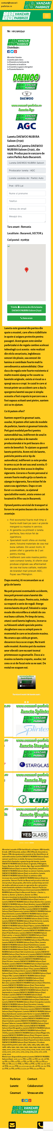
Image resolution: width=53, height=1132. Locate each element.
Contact (32, 1079)
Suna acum (27, 318)
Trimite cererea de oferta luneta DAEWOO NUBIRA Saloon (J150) (26, 309)
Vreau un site (35, 1092)
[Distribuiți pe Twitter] (12, 51)
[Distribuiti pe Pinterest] (15, 51)
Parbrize (15, 1079)
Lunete (14, 1085)
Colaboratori (35, 1085)
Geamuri (15, 1092)
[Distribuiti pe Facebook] (8, 51)
